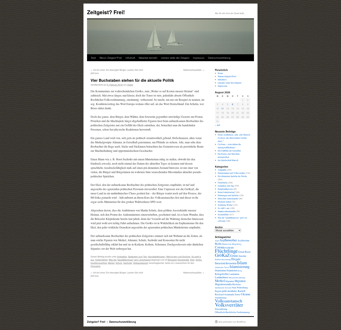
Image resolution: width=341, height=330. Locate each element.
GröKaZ (222, 255)
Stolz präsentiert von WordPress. (232, 321)
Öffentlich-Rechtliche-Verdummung (232, 312)
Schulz (119, 262)
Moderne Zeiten (224, 201)
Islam (242, 262)
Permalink (95, 266)
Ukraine (245, 294)
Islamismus (220, 270)
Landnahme (234, 274)
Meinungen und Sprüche (178, 256)
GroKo (199, 259)
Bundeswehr (227, 244)
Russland (219, 294)
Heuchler (242, 255)
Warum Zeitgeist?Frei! (110, 57)
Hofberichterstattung (223, 259)
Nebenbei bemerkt (148, 57)
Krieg (240, 270)
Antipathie (122, 256)
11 (222, 108)
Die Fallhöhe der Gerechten (229, 150)
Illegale (236, 259)
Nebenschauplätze (193, 69)
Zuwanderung (221, 308)
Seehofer (127, 262)
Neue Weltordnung (240, 287)
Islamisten (232, 270)
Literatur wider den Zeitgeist (175, 57)
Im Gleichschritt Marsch (228, 160)
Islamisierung (240, 266)
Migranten (229, 281)
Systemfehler (101, 259)
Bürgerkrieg (236, 244)
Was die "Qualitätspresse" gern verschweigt (130, 259)
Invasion (220, 263)
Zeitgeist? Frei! (106, 12)
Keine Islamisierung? (227, 192)
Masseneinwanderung (237, 277)
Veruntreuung (220, 297)
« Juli (217, 124)
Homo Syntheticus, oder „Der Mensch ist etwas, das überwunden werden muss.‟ (234, 137)
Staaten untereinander (227, 211)
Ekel (192, 259)
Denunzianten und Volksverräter (231, 172)
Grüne (234, 255)
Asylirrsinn (243, 240)
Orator (130, 84)
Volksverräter (229, 304)
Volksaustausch (140, 262)
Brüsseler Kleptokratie (178, 259)
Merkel (111, 262)
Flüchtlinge (226, 250)
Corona (219, 247)
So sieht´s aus (223, 208)
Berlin (218, 243)
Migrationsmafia (223, 284)
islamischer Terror (222, 267)
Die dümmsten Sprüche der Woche (232, 176)
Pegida (218, 291)
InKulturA (130, 57)
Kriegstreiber (222, 274)
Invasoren (231, 263)
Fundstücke (223, 182)
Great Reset (244, 251)
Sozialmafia (229, 294)
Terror (237, 294)
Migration (240, 281)
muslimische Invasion (223, 287)
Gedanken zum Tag (137, 256)
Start (93, 57)
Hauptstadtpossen (156, 256)
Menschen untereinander (228, 198)
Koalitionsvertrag (99, 262)
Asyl (217, 240)
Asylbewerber (228, 240)
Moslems (236, 284)
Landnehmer (221, 277)
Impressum (198, 57)
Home (220, 73)
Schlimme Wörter (225, 204)
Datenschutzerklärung (219, 57)
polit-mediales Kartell (233, 291)
